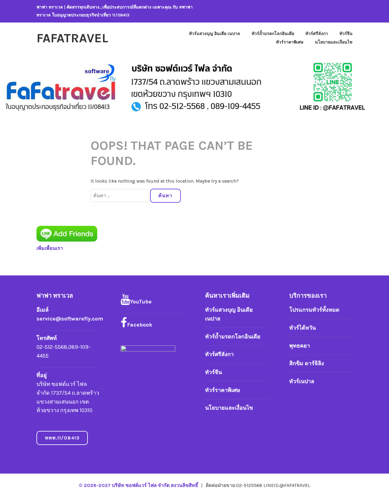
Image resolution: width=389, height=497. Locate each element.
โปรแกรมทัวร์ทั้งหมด (314, 309)
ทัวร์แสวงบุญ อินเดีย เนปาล (214, 33)
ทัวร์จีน (346, 33)
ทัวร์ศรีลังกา (316, 33)
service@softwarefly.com (69, 318)
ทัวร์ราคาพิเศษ (289, 42)
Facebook (139, 324)
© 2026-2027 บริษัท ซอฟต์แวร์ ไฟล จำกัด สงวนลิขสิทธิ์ (139, 485)
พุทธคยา (299, 345)
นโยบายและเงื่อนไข (334, 42)
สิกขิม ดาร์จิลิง (306, 363)
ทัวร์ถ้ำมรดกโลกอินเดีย (273, 33)
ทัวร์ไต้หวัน (302, 327)
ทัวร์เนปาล (301, 381)
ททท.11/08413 (62, 438)
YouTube (141, 301)
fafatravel (72, 38)
